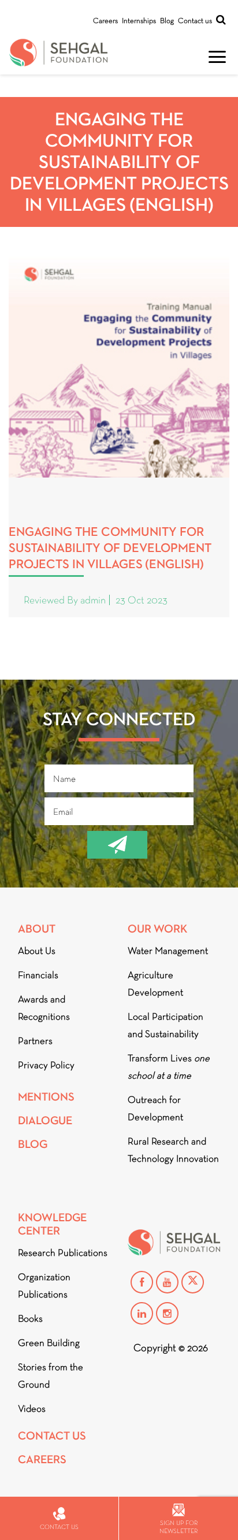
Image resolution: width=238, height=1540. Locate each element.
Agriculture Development (155, 983)
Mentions (46, 1096)
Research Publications (62, 1253)
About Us (36, 951)
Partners (35, 1041)
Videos (32, 1409)
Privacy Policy (46, 1065)
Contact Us (52, 1435)
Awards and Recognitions (44, 1008)
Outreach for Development (155, 1108)
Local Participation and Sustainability (165, 1025)
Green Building (49, 1343)
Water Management (168, 951)
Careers (105, 20)
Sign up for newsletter (178, 1527)
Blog (167, 20)
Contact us (195, 20)
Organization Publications (44, 1285)
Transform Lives (169, 1067)
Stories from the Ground (50, 1375)
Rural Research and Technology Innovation (173, 1150)
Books (30, 1318)
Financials (38, 975)
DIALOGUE (45, 1120)
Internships (139, 20)
